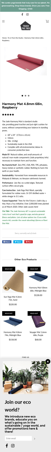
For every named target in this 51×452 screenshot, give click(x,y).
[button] (8, 114)
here (36, 207)
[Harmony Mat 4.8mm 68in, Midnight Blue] (38, 276)
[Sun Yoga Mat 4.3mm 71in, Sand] (13, 281)
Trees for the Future (26, 201)
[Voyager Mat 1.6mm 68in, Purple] (38, 321)
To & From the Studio (15, 38)
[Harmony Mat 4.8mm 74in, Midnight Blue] (13, 321)
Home (4, 38)
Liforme (38, 220)
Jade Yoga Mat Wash (25, 190)
